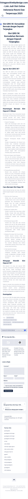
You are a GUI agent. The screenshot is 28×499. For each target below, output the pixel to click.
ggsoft (6, 454)
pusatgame (7, 467)
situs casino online (8, 449)
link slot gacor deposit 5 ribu (10, 319)
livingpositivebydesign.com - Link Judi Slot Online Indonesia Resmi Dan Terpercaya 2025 (14, 8)
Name (5, 376)
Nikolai (13, 330)
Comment (6, 366)
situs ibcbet (7, 443)
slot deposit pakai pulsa (17, 322)
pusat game (7, 430)
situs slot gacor (7, 322)
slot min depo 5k (7, 324)
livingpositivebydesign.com (11, 417)
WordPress (13, 490)
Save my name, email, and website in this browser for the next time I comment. (13, 386)
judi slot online (10, 317)
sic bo (5, 441)
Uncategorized (19, 330)
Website (5, 380)
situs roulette (7, 457)
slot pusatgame (8, 462)
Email (16, 376)
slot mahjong (7, 470)
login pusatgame (8, 465)
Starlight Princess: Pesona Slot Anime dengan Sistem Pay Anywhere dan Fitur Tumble (19, 351)
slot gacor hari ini (8, 451)
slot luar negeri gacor (9, 446)
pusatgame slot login (9, 433)
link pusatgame (8, 459)
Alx (21, 490)
